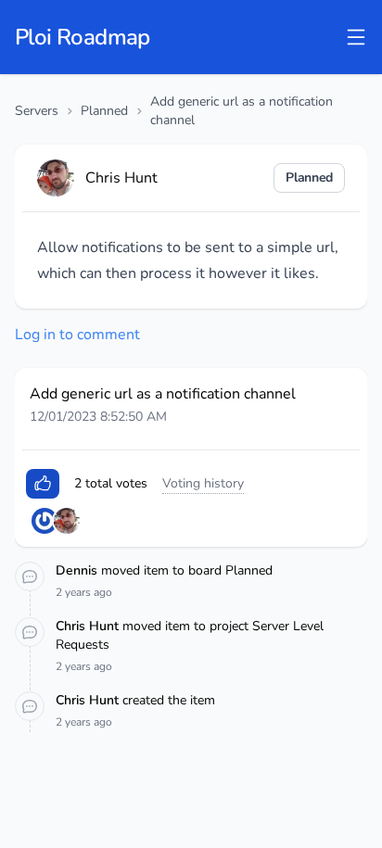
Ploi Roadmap (82, 37)
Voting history (203, 483)
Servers (36, 111)
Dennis (78, 570)
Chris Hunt (89, 626)
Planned (104, 111)
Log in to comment (77, 334)
